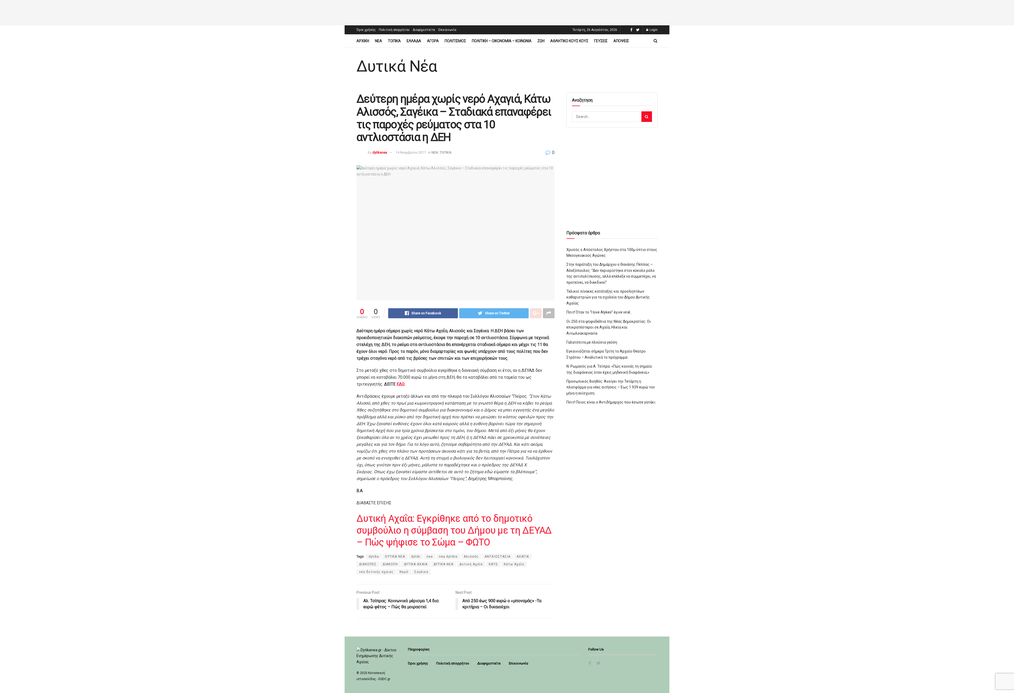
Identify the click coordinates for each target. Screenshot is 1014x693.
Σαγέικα (421, 572)
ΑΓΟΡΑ (433, 41)
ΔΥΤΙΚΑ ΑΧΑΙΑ (416, 564)
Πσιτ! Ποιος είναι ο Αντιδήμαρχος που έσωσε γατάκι (610, 402)
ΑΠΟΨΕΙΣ (621, 41)
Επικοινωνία (447, 30)
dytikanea (379, 152)
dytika (374, 556)
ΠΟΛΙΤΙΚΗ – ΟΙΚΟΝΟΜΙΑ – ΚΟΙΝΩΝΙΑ (502, 41)
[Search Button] (646, 116)
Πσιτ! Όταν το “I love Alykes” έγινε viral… (599, 312)
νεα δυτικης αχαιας (376, 572)
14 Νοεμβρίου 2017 (411, 152)
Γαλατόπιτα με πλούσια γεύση (591, 342)
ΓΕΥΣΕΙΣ (601, 41)
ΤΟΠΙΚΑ (394, 41)
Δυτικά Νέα (396, 66)
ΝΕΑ (378, 41)
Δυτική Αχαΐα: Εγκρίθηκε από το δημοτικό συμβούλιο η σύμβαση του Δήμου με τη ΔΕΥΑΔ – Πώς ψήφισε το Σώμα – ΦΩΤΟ (454, 530)
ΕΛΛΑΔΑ (414, 41)
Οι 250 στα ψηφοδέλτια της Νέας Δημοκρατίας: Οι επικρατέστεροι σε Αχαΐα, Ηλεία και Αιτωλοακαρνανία (608, 327)
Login (653, 30)
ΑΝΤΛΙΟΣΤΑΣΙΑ (497, 556)
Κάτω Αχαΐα (514, 564)
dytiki (415, 556)
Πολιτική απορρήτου (394, 30)
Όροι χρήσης (366, 30)
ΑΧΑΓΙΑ (523, 556)
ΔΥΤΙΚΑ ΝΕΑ (443, 564)
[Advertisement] (507, 12)
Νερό (404, 572)
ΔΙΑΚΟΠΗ (390, 564)
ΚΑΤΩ (493, 564)
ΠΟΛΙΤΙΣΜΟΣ (455, 41)
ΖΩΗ (540, 41)
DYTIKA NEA (395, 556)
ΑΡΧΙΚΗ (362, 41)
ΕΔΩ (401, 384)
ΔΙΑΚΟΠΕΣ (368, 564)
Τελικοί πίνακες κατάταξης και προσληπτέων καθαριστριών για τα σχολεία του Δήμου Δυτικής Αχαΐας (608, 297)
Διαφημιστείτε (424, 30)
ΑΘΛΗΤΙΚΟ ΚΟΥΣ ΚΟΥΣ (569, 41)
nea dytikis (448, 556)
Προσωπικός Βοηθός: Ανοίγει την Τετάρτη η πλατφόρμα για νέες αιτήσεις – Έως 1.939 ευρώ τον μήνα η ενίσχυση (610, 387)
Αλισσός (471, 556)
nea (429, 556)
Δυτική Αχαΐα (471, 564)
